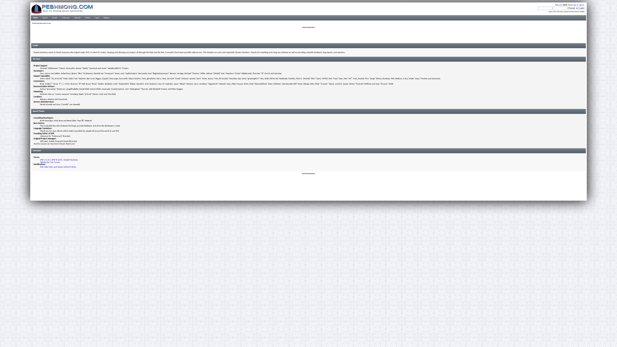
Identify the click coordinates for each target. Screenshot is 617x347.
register (581, 5)
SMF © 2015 (57, 160)
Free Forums (55, 162)
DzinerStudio (313, 197)
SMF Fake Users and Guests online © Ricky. (58, 167)
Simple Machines (70, 160)
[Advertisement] (308, 36)
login (575, 5)
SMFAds (43, 162)
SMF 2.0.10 (45, 160)
